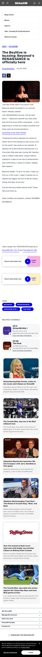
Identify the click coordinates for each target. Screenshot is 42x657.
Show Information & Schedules (22, 335)
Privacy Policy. (25, 647)
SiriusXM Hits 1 (11, 309)
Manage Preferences (10, 652)
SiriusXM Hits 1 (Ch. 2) (10, 250)
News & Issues (10, 37)
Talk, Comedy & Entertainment (17, 31)
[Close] (39, 644)
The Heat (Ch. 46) (30, 250)
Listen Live (33, 261)
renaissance (23, 305)
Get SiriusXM (7, 611)
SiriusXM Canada (8, 622)
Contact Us (6, 626)
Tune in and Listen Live (12, 261)
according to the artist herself (14, 133)
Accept (31, 652)
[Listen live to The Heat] (7, 346)
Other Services (7, 619)
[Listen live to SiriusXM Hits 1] (7, 331)
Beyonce (8, 305)
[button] (4, 76)
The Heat (27, 309)
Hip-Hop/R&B (13, 46)
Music (6, 20)
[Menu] (3, 3)
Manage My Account (9, 615)
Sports (7, 26)
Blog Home (9, 15)
